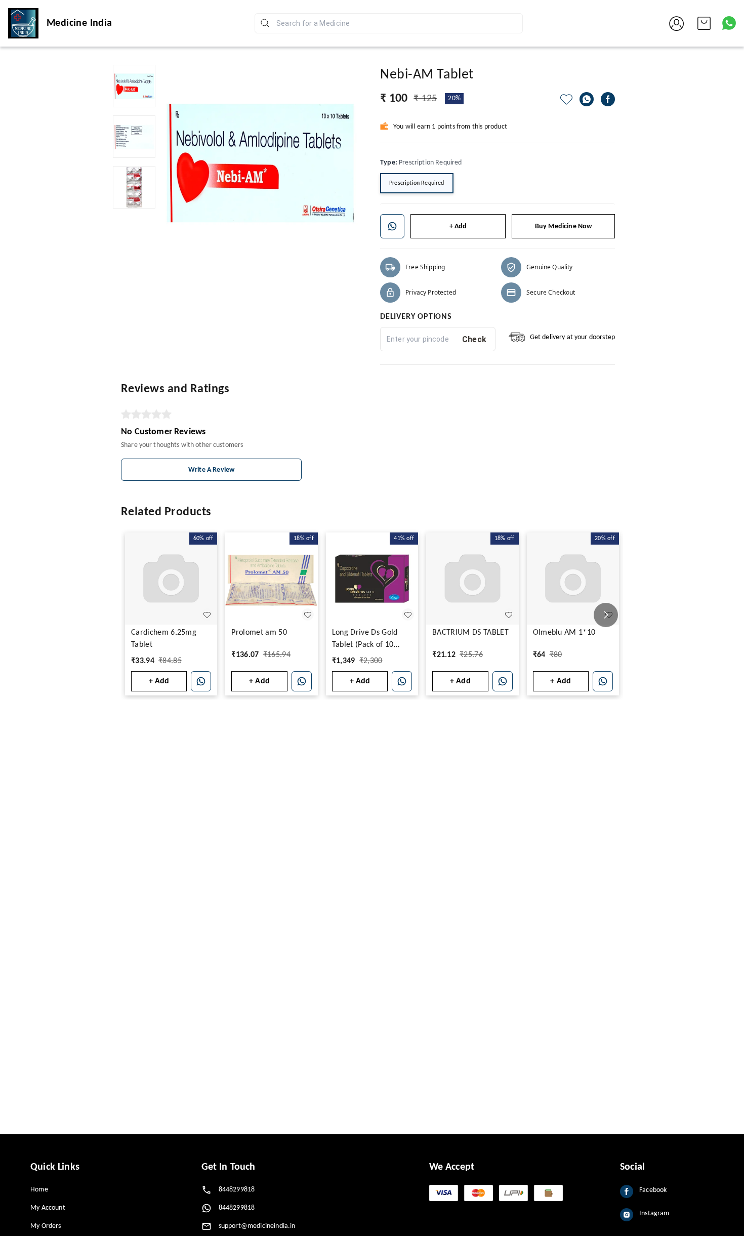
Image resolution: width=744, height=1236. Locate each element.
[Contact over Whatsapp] (729, 23)
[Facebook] (608, 99)
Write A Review (211, 470)
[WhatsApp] (587, 99)
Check (474, 339)
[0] (704, 23)
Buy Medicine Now (563, 226)
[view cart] (704, 23)
